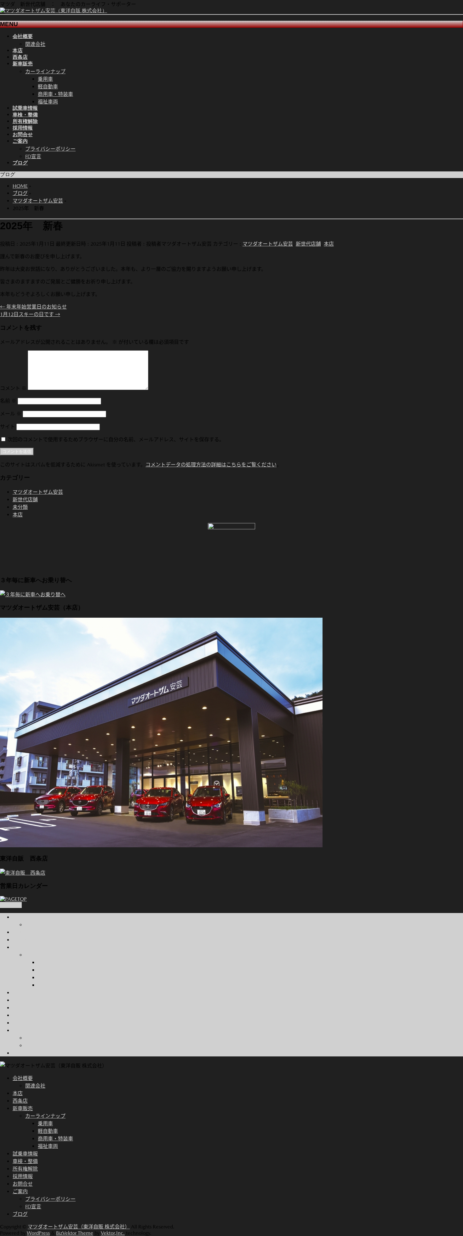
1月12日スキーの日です (30, 314)
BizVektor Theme (74, 1233)
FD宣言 (33, 156)
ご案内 (20, 1030)
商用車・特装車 (55, 94)
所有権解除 (25, 1008)
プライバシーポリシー (50, 149)
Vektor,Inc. (113, 1233)
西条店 (20, 940)
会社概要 (23, 917)
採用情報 (23, 1015)
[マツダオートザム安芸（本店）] (161, 846)
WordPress (38, 1233)
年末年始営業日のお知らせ (33, 307)
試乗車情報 (25, 993)
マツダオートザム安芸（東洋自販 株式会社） (79, 1227)
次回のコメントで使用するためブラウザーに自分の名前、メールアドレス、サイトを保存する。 (116, 440)
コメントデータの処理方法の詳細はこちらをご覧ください (211, 465)
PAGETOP (11, 905)
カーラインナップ (45, 72)
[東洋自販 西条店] (22, 873)
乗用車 (45, 79)
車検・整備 (25, 1000)
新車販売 (23, 947)
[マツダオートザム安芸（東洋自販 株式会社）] (53, 10)
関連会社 (35, 44)
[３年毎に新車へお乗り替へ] (33, 595)
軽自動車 (48, 87)
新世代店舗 (308, 244)
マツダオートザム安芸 (268, 244)
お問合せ (23, 1023)
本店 (329, 244)
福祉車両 (48, 102)
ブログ (20, 1053)
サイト (7, 427)
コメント (13, 388)
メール (10, 414)
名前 (8, 401)
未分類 (20, 507)
